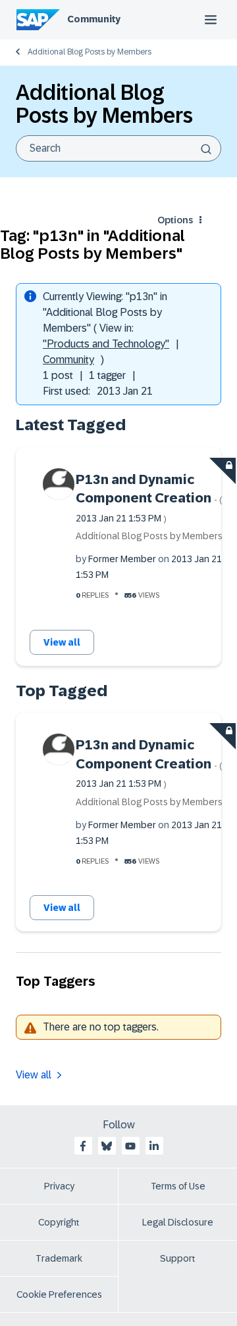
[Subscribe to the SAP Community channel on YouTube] (130, 1146)
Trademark (59, 1258)
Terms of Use (178, 1186)
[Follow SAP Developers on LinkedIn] (154, 1146)
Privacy (59, 1186)
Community (93, 19)
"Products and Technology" (106, 343)
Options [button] (175, 220)
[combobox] (118, 148)
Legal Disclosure (177, 1222)
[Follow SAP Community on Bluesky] (106, 1146)
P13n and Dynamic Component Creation (149, 497)
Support (178, 1258)
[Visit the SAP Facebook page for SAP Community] (83, 1146)
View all (61, 642)
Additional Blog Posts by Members (89, 51)
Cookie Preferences (59, 1294)
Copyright (59, 1222)
